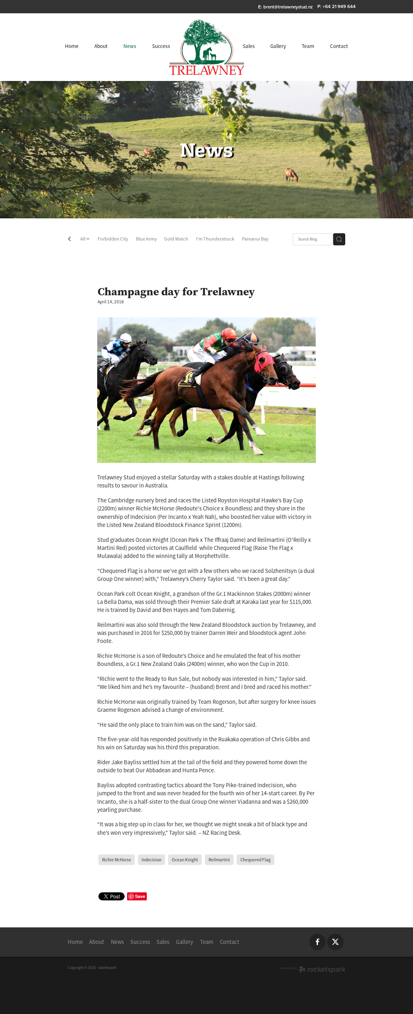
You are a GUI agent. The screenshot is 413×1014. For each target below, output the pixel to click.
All (83, 239)
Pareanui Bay (255, 239)
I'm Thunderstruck (215, 239)
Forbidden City (113, 239)
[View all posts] (69, 239)
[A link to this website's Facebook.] (317, 942)
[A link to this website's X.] (335, 942)
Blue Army (146, 239)
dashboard (107, 967)
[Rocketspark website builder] (313, 970)
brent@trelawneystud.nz (288, 6)
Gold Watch (176, 239)
